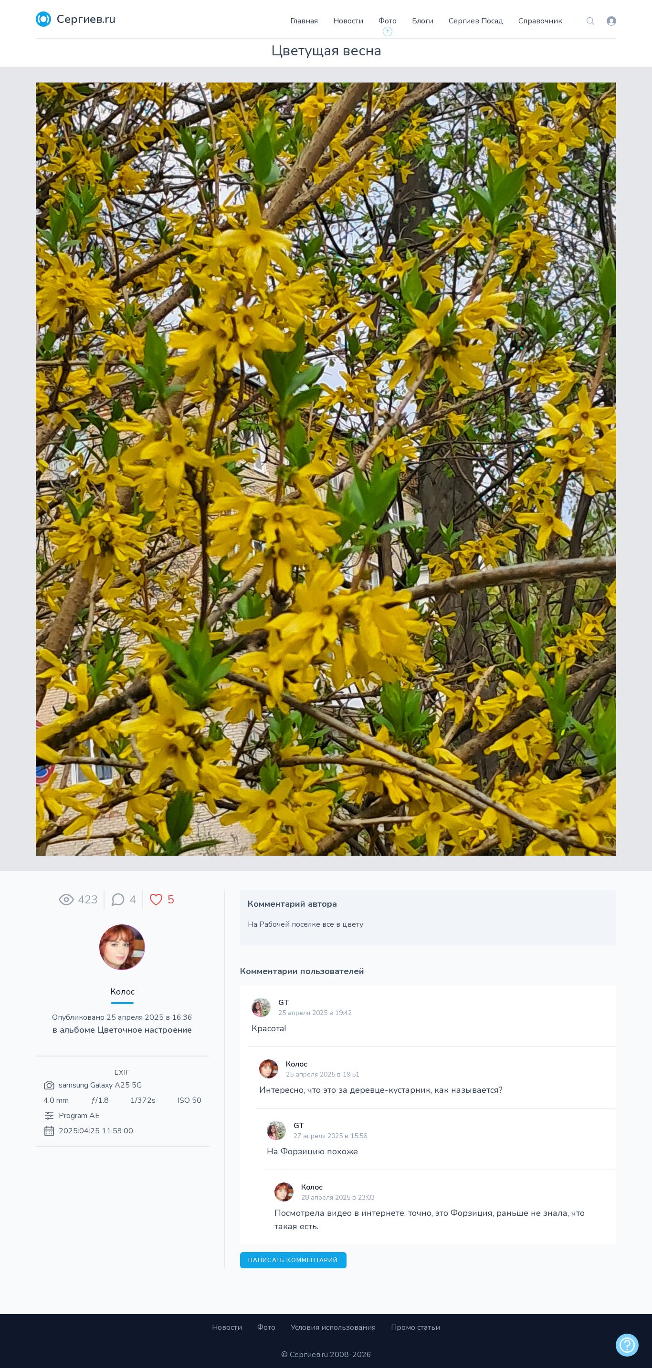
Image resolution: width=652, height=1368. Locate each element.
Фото (388, 21)
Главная (304, 21)
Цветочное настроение (144, 1030)
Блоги (422, 21)
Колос (122, 991)
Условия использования (333, 1327)
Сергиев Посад (476, 21)
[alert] (627, 1345)
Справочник (540, 21)
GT (283, 1002)
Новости (348, 21)
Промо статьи (415, 1327)
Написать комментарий (293, 1260)
